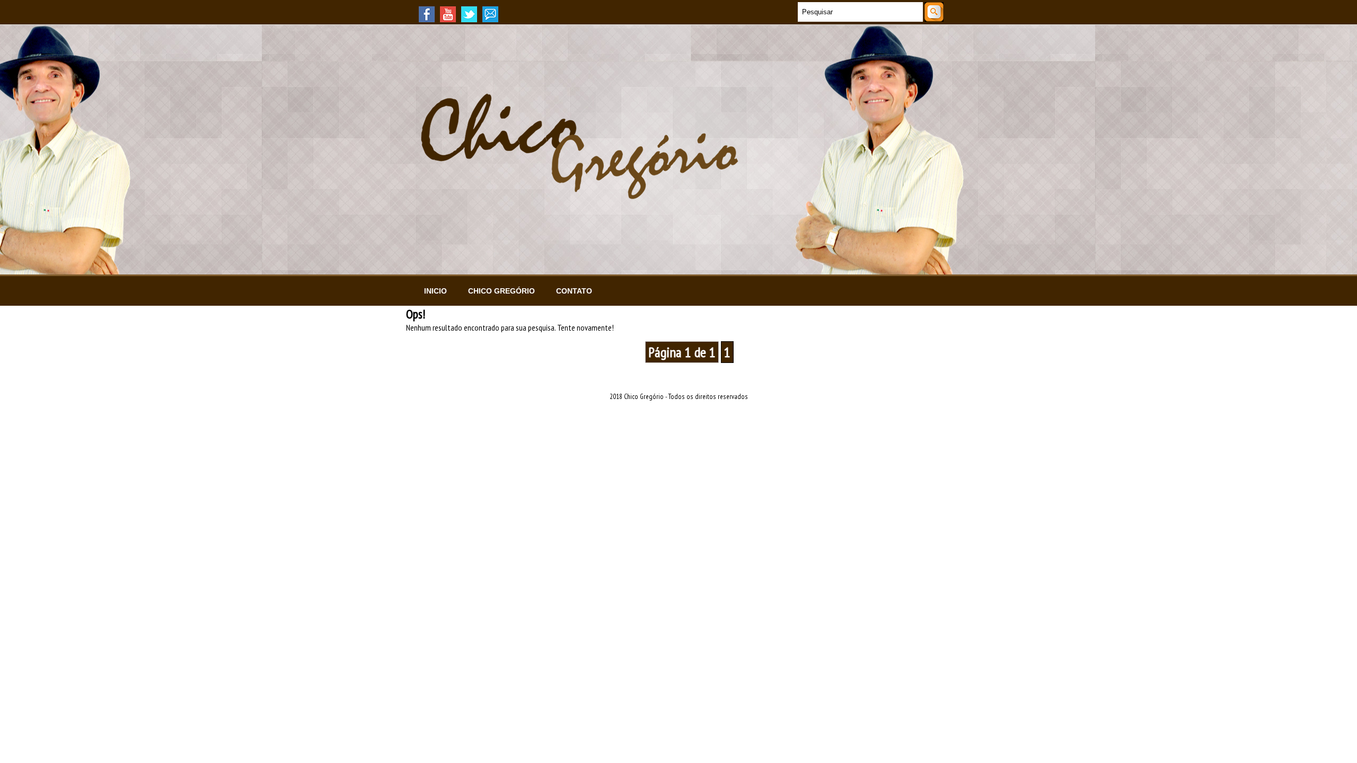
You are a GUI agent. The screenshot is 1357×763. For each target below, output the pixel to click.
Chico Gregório (501, 291)
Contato (574, 291)
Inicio (435, 291)
